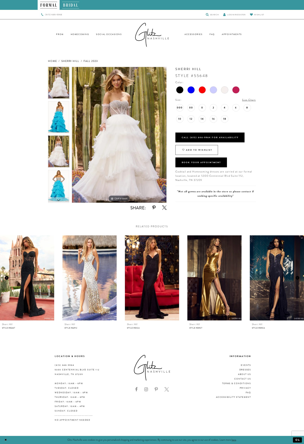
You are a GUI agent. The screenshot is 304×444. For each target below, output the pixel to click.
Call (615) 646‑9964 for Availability (210, 137)
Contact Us (242, 378)
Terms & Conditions (236, 383)
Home (52, 61)
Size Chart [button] (249, 100)
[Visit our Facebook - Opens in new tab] (136, 389)
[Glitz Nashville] (152, 35)
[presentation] (27, 277)
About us (244, 374)
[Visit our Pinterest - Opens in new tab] (156, 389)
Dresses (245, 369)
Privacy (245, 388)
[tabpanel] (58, 84)
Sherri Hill (70, 61)
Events (246, 365)
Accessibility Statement (233, 397)
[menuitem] (49, 5)
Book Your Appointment (201, 162)
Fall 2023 (91, 61)
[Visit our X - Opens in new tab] (166, 389)
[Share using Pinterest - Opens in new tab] (154, 207)
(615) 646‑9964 (64, 365)
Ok (297, 440)
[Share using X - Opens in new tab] (164, 207)
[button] (234, 14)
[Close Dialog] (5, 440)
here (234, 440)
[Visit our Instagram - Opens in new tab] (146, 389)
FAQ (248, 392)
